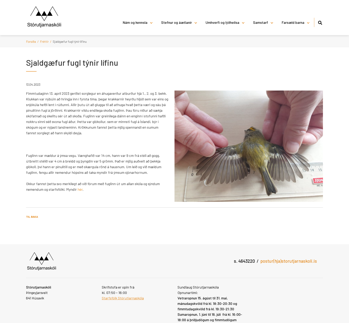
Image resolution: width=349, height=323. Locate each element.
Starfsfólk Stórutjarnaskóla (123, 298)
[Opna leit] (320, 22)
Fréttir (44, 41)
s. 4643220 (244, 261)
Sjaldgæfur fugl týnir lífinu (70, 41)
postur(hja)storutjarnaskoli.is (288, 261)
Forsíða (31, 41)
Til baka (32, 216)
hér (80, 189)
